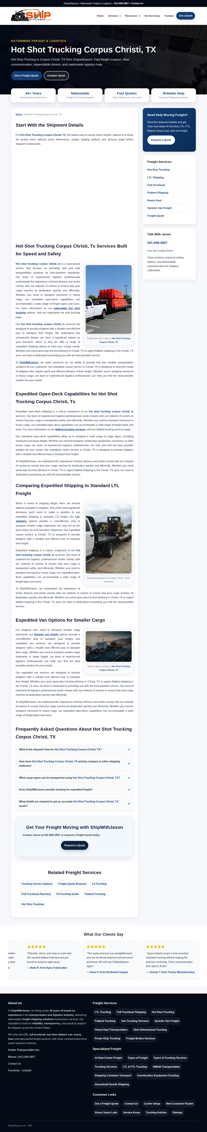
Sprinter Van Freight (159, 208)
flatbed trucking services (70, 429)
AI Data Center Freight (108, 1057)
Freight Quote (155, 215)
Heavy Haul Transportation (111, 1029)
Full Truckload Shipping (131, 1012)
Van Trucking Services (135, 1021)
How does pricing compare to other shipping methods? (69, 763)
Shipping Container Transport (113, 1075)
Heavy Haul (154, 200)
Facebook (14, 1070)
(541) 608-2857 (26, 1057)
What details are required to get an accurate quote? (69, 803)
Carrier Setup (152, 1103)
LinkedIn (27, 1070)
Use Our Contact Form (160, 250)
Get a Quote (185, 15)
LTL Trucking (103, 1012)
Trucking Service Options (37, 883)
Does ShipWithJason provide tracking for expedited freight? (56, 789)
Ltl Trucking (99, 883)
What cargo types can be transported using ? (69, 777)
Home (100, 15)
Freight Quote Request (72, 883)
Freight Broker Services (140, 1038)
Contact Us (137, 3)
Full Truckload (156, 185)
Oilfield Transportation (166, 1066)
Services (113, 15)
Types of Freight (138, 1057)
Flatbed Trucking (95, 894)
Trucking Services (106, 1066)
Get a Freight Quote (26, 75)
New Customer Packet (179, 1103)
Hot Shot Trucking (33, 904)
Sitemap (177, 1112)
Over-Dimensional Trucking (150, 1029)
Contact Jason (56, 75)
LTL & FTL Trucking (135, 1066)
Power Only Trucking (107, 1038)
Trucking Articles (156, 1112)
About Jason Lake (106, 1112)
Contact (169, 15)
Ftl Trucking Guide (67, 894)
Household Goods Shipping (112, 1084)
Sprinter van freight (46, 634)
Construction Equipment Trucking (158, 1075)
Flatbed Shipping (157, 192)
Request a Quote (74, 845)
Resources (131, 15)
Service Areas (152, 15)
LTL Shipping (155, 177)
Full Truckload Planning (36, 894)
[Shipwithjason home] (31, 16)
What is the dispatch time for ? (60, 749)
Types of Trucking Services (170, 1057)
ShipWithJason (29, 362)
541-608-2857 (121, 3)
